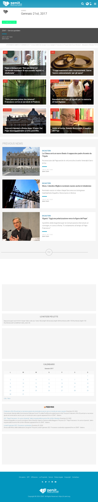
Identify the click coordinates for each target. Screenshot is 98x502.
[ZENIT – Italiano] (27, 3)
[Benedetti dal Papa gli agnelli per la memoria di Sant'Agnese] (72, 92)
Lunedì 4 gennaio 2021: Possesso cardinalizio (17, 425)
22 (87, 387)
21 (75, 387)
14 (75, 383)
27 (62, 390)
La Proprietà (43, 477)
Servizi (51, 477)
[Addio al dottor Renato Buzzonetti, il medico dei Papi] (72, 121)
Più (49, 252)
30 (10, 394)
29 (87, 390)
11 (36, 383)
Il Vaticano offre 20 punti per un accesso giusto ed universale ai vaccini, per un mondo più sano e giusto (35, 411)
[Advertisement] (49, 271)
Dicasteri (54, 81)
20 (62, 387)
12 (49, 383)
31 (23, 394)
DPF (28, 477)
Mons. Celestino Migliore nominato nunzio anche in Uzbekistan (66, 186)
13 (62, 383)
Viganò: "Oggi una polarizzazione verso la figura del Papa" (64, 218)
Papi (5, 52)
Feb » (9, 398)
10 (23, 383)
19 (49, 387)
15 (87, 383)
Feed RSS (50, 407)
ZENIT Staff (5, 39)
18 (36, 387)
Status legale (58, 477)
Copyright (67, 477)
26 (49, 390)
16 (10, 387)
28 (75, 390)
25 (36, 390)
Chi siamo (22, 477)
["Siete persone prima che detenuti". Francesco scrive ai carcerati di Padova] (24, 92)
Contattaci (75, 477)
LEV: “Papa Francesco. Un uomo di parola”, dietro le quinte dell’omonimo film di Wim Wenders (32, 418)
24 (23, 390)
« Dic (5, 398)
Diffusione (34, 477)
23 (10, 390)
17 (23, 387)
